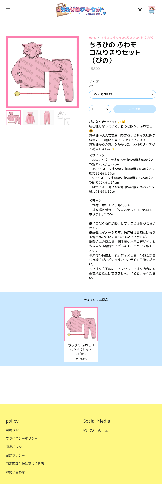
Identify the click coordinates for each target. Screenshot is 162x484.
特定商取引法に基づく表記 (25, 463)
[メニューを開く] (8, 10)
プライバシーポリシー (22, 438)
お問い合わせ (15, 472)
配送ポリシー (15, 455)
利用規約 (12, 430)
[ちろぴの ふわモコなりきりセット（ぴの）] (81, 324)
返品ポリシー (15, 447)
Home (92, 37)
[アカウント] (140, 10)
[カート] (151, 10)
